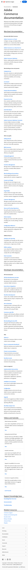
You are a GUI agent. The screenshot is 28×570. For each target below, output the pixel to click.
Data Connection (8, 256)
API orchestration (8, 303)
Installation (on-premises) (10, 381)
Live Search (6, 81)
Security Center (7, 516)
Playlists (6, 523)
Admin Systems (7, 217)
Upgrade (6, 397)
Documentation (7, 6)
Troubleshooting (8, 505)
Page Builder (7, 190)
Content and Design (8, 180)
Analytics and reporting (9, 238)
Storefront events (8, 358)
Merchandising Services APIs (10, 321)
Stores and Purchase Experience (11, 208)
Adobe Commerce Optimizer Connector (13, 120)
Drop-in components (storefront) (11, 344)
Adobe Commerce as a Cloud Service (12, 47)
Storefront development (9, 295)
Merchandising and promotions (11, 173)
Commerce (15, 6)
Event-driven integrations (10, 286)
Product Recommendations (10, 90)
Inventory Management (9, 164)
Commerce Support (8, 512)
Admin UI (6, 337)
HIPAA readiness (7, 247)
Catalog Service (7, 71)
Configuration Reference (9, 225)
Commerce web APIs (9, 312)
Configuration (7, 388)
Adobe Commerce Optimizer (10, 58)
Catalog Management (9, 156)
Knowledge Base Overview (10, 498)
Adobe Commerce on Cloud (10, 39)
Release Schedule (8, 519)
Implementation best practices (11, 369)
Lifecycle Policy (7, 521)
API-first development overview (11, 277)
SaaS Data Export (8, 109)
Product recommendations (10, 351)
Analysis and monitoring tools (10, 514)
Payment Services (8, 99)
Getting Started (7, 138)
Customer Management (9, 199)
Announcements (8, 502)
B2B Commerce (7, 147)
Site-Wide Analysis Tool (9, 405)
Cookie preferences (17, 564)
